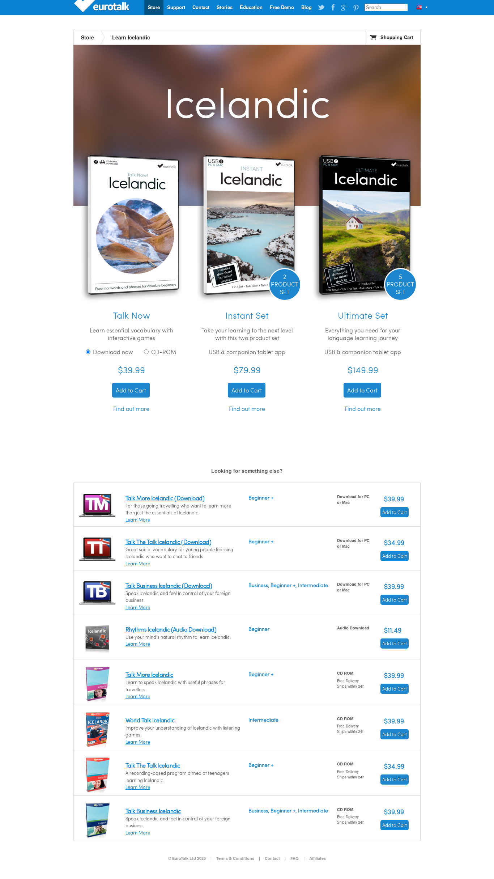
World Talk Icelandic (150, 720)
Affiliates (317, 858)
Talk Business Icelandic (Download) (168, 585)
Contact (200, 7)
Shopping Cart (396, 37)
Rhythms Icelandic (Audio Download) (170, 629)
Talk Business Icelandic (153, 811)
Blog (306, 7)
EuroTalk (102, 7)
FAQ (294, 858)
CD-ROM (163, 352)
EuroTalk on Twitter (321, 7)
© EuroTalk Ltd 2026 (187, 858)
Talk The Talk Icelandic (152, 765)
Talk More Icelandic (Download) (164, 498)
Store (154, 7)
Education (251, 7)
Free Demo (282, 7)
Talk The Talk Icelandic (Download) (168, 541)
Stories (225, 7)
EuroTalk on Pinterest (356, 7)
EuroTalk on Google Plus (344, 7)
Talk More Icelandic (149, 674)
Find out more (131, 408)
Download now (112, 352)
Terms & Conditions (235, 858)
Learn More (137, 520)
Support (176, 7)
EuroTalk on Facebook (332, 7)
